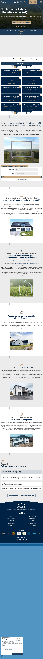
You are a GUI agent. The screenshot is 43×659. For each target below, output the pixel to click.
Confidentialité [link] (21, 179)
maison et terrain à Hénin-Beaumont (28, 260)
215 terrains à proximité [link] (21, 26)
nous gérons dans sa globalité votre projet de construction (27, 263)
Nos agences (32, 518)
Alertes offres (11, 520)
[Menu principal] (40, 2)
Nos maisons (33, 520)
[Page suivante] (30, 66)
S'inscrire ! (22, 176)
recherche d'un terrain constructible (9, 15)
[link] (15, 1)
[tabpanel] (21, 89)
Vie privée (11, 525)
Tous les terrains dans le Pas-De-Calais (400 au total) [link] (21, 495)
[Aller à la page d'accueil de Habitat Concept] (4, 2)
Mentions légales (11, 523)
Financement (33, 525)
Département (11, 169)
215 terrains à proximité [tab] (21, 63)
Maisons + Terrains (33, 521)
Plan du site (11, 526)
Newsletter (11, 521)
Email (13, 173)
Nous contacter (11, 518)
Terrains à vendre (32, 523)
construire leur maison (17, 203)
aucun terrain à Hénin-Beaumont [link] (21, 22)
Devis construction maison (32, 526)
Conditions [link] (25, 179)
